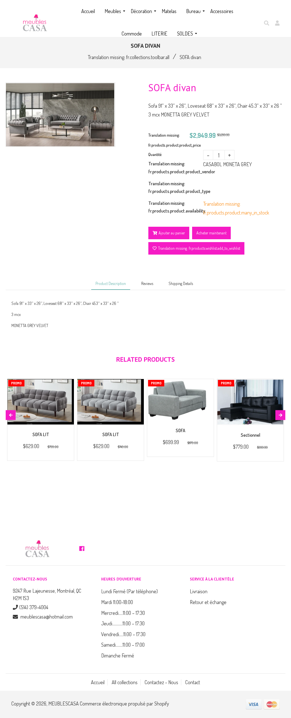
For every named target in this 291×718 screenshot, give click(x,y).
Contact (192, 682)
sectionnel (250, 435)
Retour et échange (208, 602)
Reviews (147, 283)
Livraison (198, 591)
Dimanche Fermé (117, 655)
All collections (125, 682)
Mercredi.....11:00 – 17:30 (123, 613)
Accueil (98, 682)
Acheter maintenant (211, 232)
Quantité (155, 154)
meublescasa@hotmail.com (46, 616)
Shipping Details (181, 283)
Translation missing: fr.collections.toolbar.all (128, 57)
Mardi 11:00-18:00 (117, 602)
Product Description (110, 283)
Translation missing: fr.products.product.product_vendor (175, 167)
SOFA (180, 430)
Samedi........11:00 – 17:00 (123, 645)
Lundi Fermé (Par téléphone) (129, 591)
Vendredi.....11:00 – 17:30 (123, 634)
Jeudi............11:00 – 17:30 (123, 623)
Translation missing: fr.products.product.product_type (175, 187)
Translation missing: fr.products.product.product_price (169, 140)
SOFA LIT (40, 434)
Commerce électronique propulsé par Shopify (124, 703)
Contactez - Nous (161, 682)
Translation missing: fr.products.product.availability (175, 207)
